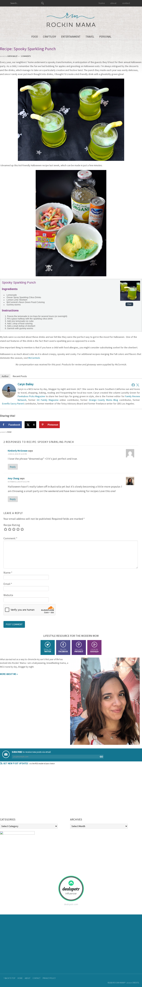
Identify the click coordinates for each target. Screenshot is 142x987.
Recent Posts (20, 376)
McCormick (34, 357)
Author (5, 376)
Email (7, 584)
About (27, 978)
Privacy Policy (49, 978)
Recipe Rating (11, 525)
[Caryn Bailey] (9, 396)
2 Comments (26, 56)
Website (8, 595)
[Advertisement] (26, 792)
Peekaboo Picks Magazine (31, 396)
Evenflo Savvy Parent (13, 403)
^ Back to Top (9, 978)
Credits (135, 982)
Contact (36, 978)
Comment (10, 538)
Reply (13, 466)
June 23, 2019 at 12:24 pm (17, 454)
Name (7, 572)
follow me (47, 650)
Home (20, 978)
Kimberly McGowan (18, 450)
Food (9, 432)
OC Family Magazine (48, 399)
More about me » (9, 674)
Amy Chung (13, 478)
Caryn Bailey (25, 384)
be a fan (63, 650)
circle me (94, 650)
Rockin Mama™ (71, 20)
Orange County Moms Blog (103, 399)
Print (129, 304)
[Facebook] (133, 385)
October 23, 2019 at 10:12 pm (18, 482)
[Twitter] (138, 385)
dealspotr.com (71, 904)
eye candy (78, 650)
